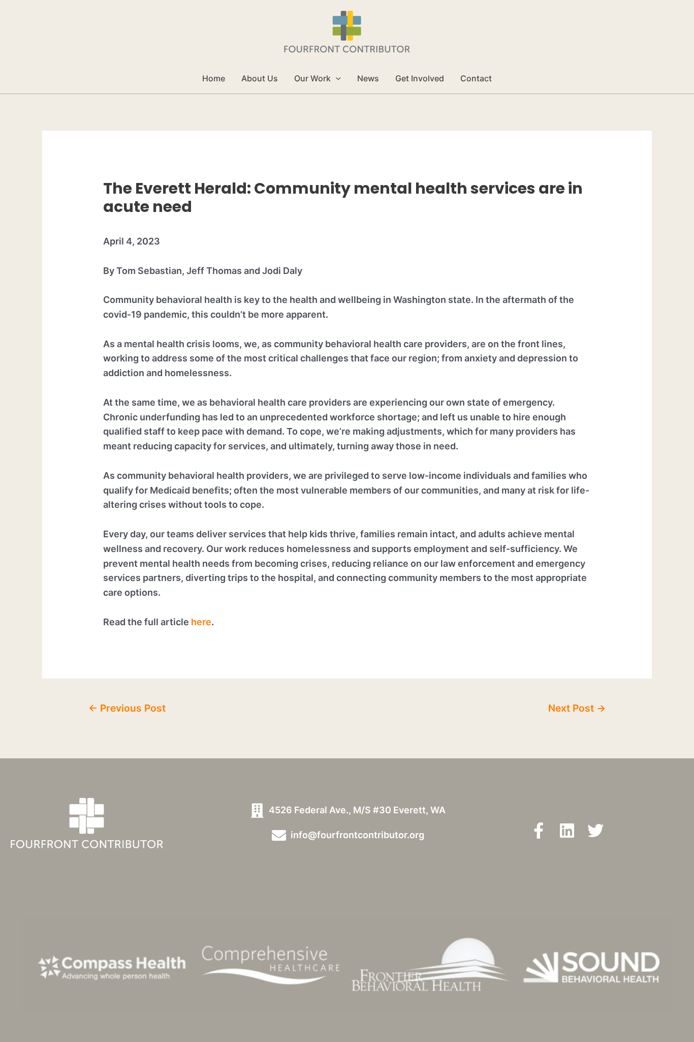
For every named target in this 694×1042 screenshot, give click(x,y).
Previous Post (127, 708)
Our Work (312, 78)
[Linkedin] (567, 831)
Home (213, 78)
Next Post (577, 708)
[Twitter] (596, 831)
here (201, 622)
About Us (259, 78)
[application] (336, 78)
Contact (476, 78)
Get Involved (419, 78)
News (368, 78)
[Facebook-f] (539, 831)
